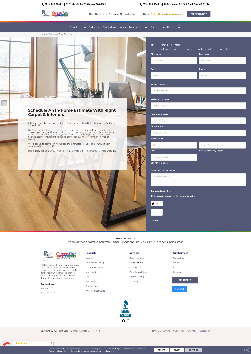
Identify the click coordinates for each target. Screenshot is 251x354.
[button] (198, 14)
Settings (193, 350)
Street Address (158, 126)
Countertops (109, 27)
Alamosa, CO (47, 288)
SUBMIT (156, 220)
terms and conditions (89, 351)
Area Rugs (150, 27)
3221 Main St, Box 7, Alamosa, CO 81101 (86, 4)
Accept (161, 350)
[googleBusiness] (128, 321)
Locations (167, 27)
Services (53, 34)
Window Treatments (130, 27)
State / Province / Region (211, 150)
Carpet (73, 27)
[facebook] (123, 321)
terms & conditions (173, 196)
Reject (177, 350)
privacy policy (188, 196)
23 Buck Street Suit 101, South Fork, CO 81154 (186, 4)
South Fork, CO (48, 292)
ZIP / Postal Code (159, 163)
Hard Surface (90, 27)
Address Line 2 (158, 138)
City (153, 150)
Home (44, 34)
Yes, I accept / (174, 196)
